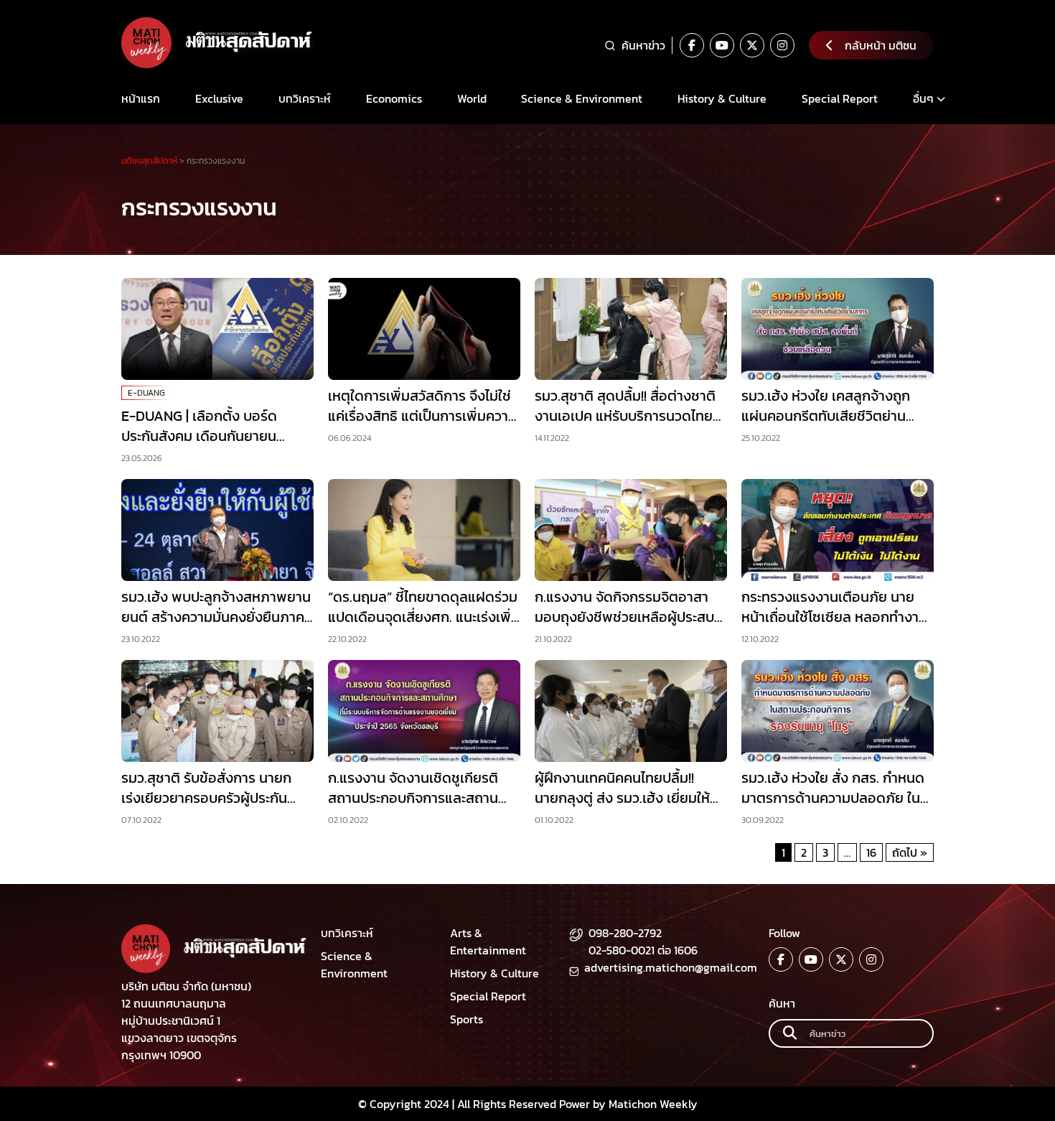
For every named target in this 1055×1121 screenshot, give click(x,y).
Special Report (840, 98)
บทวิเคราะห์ (304, 98)
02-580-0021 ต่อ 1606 (643, 950)
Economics (394, 98)
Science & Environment (581, 98)
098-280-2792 (625, 932)
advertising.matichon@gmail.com (670, 967)
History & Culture (721, 98)
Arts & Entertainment (488, 941)
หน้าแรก (140, 98)
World (472, 98)
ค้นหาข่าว (643, 45)
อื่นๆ (923, 98)
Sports (466, 1019)
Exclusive (219, 98)
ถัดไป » (909, 852)
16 (871, 852)
